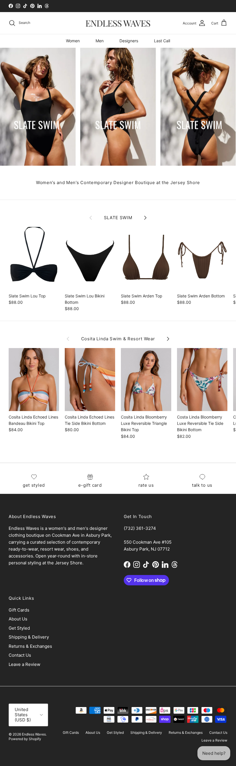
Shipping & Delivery (29, 637)
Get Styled (19, 628)
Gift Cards (19, 610)
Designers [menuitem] (128, 40)
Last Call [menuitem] (162, 40)
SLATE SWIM (118, 217)
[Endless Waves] (118, 23)
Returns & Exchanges (30, 646)
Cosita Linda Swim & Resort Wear (118, 338)
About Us (18, 619)
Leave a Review (24, 664)
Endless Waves (34, 734)
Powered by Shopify (25, 739)
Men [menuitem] (100, 40)
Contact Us (20, 655)
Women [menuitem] (73, 40)
